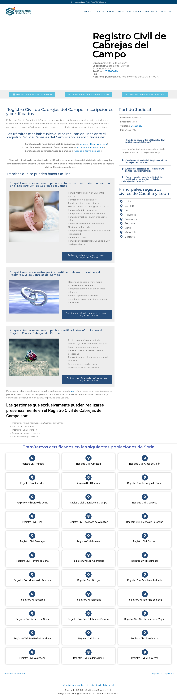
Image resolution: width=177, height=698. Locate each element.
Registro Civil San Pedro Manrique (32, 638)
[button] (145, 141)
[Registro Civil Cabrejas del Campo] (88, 497)
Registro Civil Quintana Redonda (144, 580)
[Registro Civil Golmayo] (32, 536)
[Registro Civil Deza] (32, 516)
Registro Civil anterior (12, 673)
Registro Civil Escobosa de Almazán (88, 521)
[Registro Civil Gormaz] (145, 536)
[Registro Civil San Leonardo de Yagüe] (145, 613)
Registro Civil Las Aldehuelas (88, 560)
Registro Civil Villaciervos (144, 657)
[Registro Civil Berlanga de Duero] (145, 477)
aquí (73, 391)
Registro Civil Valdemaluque (88, 657)
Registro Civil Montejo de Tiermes (32, 580)
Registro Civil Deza (32, 521)
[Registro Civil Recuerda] (32, 594)
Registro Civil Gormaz (145, 541)
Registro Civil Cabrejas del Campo (88, 502)
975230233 (136, 126)
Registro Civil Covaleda (144, 502)
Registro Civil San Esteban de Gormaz (88, 619)
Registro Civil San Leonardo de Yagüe (144, 619)
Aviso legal (108, 685)
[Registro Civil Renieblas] (88, 594)
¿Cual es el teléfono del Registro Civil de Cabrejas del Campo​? (145, 169)
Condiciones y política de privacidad (82, 685)
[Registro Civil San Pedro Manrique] (32, 633)
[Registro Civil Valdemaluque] (88, 652)
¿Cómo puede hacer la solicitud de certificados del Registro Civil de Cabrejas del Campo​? (142, 179)
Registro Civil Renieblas (88, 599)
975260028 (111, 71)
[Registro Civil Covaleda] (145, 497)
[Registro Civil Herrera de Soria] (32, 555)
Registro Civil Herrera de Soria (32, 560)
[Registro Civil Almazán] (88, 458)
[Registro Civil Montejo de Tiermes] (32, 575)
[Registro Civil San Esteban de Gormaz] (88, 613)
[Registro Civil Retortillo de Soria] (145, 594)
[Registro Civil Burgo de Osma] (32, 497)
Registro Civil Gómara (88, 541)
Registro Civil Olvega (88, 580)
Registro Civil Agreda (32, 463)
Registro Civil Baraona (88, 483)
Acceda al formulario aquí (93, 144)
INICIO (87, 11)
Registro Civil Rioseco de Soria (32, 619)
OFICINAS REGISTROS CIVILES (142, 11)
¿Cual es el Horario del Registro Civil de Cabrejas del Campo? (146, 161)
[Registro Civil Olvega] (88, 575)
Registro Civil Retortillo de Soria (145, 599)
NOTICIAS (166, 11)
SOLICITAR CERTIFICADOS (107, 11)
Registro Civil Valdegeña (32, 657)
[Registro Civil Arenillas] (32, 477)
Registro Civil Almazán (88, 463)
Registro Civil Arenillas (32, 483)
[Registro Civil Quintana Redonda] (145, 575)
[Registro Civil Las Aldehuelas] (88, 555)
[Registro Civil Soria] (88, 633)
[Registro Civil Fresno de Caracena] (145, 516)
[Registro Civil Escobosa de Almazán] (88, 516)
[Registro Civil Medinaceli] (145, 555)
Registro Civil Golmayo (32, 541)
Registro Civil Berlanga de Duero (144, 483)
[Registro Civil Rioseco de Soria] (32, 613)
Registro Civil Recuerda (32, 599)
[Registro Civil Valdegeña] (32, 652)
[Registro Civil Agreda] (32, 458)
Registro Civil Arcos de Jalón (144, 463)
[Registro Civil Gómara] (88, 536)
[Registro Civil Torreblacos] (145, 633)
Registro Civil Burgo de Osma (32, 502)
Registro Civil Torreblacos (145, 638)
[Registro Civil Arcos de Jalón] (145, 458)
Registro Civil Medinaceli (144, 560)
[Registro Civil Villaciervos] (145, 652)
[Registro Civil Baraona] (88, 477)
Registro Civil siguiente (164, 673)
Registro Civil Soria (88, 638)
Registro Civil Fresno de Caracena (144, 521)
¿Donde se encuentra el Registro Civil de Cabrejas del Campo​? (145, 141)
